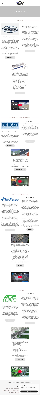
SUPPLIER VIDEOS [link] (14, 388)
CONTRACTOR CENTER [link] (7, 390)
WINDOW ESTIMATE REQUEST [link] (17, 390)
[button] (4, 3)
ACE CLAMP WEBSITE (10, 320)
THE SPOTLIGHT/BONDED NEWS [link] (14, 392)
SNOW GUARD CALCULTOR (20, 169)
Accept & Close (29, 391)
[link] (20, 3)
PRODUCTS (30, 229)
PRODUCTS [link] (8, 388)
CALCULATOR (20, 265)
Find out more (30, 50)
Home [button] (4, 388)
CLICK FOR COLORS (20, 359)
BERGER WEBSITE (10, 145)
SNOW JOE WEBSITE (10, 57)
